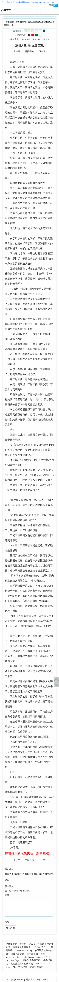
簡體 (51, 5)
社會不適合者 (17, 954)
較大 (40, 39)
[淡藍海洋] (25, 30)
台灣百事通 (40, 947)
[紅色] (32, 35)
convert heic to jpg (23, 950)
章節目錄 (29, 860)
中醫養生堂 (11, 944)
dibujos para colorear (33, 957)
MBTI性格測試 (20, 967)
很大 (45, 39)
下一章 (42, 51)
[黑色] (29, 35)
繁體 (56, 5)
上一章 (16, 51)
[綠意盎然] (44, 30)
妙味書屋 (20, 2)
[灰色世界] (32, 30)
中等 (35, 39)
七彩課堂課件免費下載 (22, 963)
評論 (7, 895)
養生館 (23, 944)
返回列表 (29, 51)
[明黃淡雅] (29, 30)
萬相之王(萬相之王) (34, 22)
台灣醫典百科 (36, 967)
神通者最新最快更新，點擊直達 (27, 853)
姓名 (7, 921)
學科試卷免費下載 (31, 960)
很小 (24, 39)
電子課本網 (32, 954)
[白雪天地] (40, 30)
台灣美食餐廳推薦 (22, 947)
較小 (29, 39)
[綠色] (36, 35)
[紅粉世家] (36, 30)
